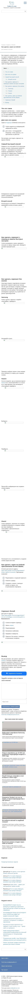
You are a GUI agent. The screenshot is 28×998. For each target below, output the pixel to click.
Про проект (4, 970)
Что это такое (9, 72)
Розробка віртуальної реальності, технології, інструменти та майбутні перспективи (13, 920)
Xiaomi (10, 93)
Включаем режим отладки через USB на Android (13, 842)
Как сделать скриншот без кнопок (14, 86)
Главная (3, 44)
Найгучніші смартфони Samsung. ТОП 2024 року (13, 733)
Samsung (10, 88)
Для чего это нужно (10, 74)
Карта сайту (4, 958)
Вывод (7, 102)
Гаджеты (8, 44)
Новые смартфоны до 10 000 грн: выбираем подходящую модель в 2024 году (13, 754)
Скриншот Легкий (10, 100)
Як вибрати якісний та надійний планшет (13, 821)
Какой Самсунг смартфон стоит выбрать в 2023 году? (13, 776)
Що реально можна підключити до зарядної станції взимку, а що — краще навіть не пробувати (14, 926)
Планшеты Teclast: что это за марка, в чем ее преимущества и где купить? (13, 799)
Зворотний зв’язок (6, 966)
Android (13, 44)
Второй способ (12, 79)
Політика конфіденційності (9, 962)
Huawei (10, 91)
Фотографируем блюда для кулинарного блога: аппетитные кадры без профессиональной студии (14, 914)
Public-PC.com (11, 6)
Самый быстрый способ (12, 77)
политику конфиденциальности (10, 714)
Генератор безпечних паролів (9, 862)
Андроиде (9, 122)
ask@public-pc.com (15, 988)
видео (11, 625)
